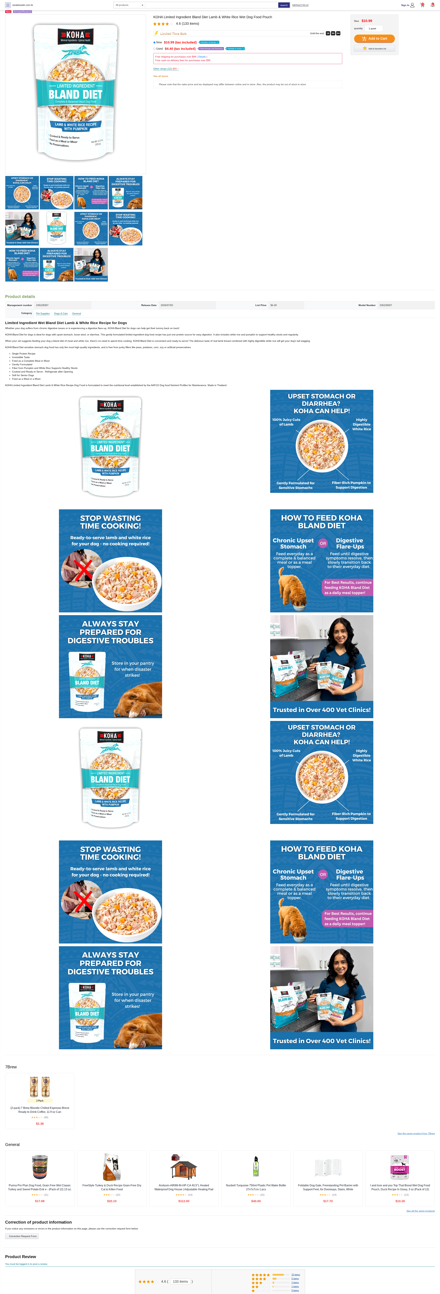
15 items (296, 1274)
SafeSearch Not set (300, 5)
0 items (295, 1290)
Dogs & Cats (61, 313)
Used (200, 48)
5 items (295, 1278)
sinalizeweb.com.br (22, 5)
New (187, 42)
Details (202, 56)
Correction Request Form (23, 1236)
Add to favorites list (377, 49)
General (76, 313)
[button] (432, 4)
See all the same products (420, 1211)
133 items (180, 1281)
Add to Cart (377, 38)
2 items (295, 1282)
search (284, 5)
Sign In (405, 5)
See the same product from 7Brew (416, 1133)
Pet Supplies (43, 313)
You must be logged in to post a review (26, 1264)
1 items (295, 1286)
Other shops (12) (166, 68)
